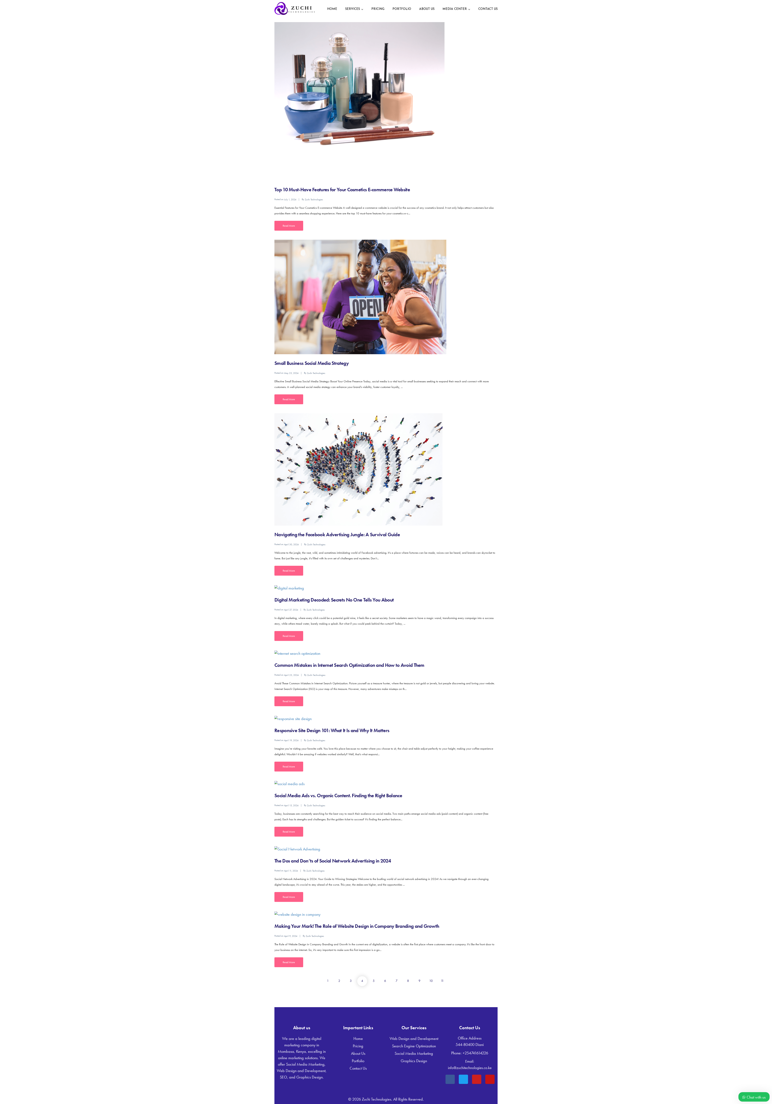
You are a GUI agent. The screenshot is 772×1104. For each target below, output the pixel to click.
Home (332, 9)
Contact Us (488, 9)
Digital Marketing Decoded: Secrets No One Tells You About (334, 600)
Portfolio (401, 9)
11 (442, 981)
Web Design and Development (414, 1038)
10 (431, 981)
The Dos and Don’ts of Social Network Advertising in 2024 (332, 860)
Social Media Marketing (414, 1053)
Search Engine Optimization (414, 1046)
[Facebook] (450, 1079)
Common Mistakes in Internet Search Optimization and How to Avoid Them (349, 665)
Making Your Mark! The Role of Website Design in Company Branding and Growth (356, 926)
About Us (426, 9)
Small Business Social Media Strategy (311, 363)
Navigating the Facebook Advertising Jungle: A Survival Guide (337, 534)
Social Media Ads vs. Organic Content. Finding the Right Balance (338, 795)
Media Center (454, 9)
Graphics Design (414, 1060)
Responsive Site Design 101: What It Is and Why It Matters (331, 730)
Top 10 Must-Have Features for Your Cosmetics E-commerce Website (342, 189)
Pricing (377, 9)
